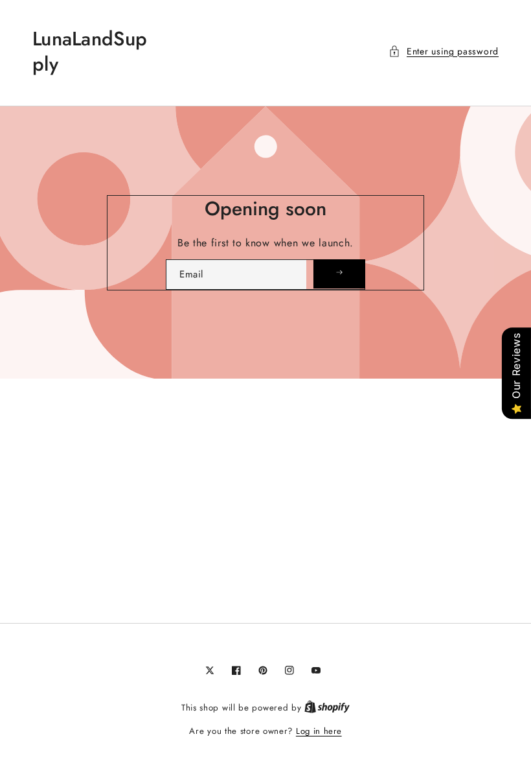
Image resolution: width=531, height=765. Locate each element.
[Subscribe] (339, 273)
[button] (444, 51)
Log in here (319, 731)
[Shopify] (327, 707)
